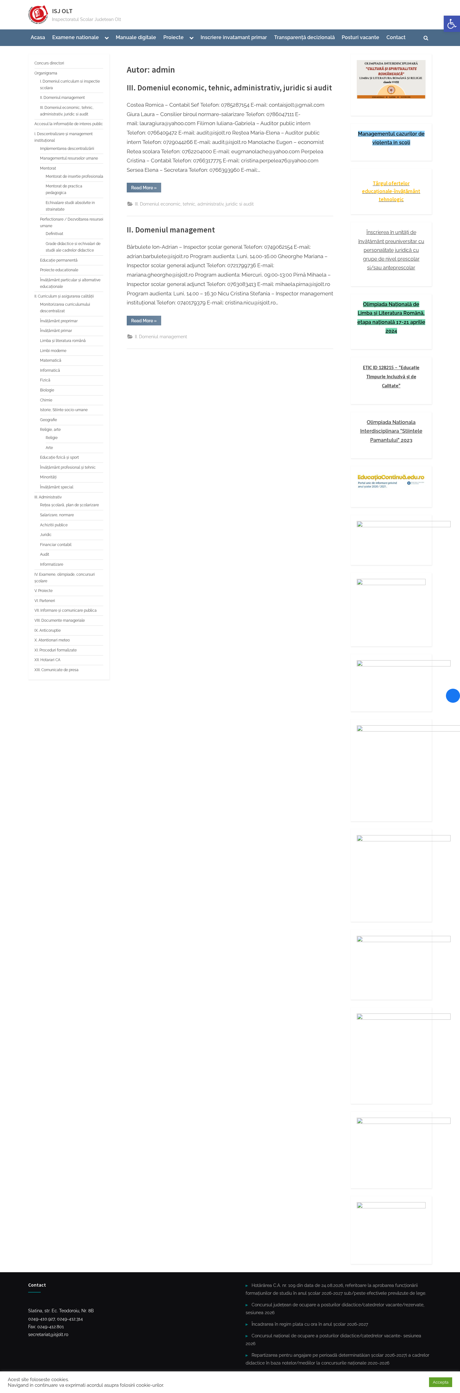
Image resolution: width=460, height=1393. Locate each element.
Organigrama (45, 73)
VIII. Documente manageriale (59, 620)
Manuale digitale (136, 37)
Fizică (45, 380)
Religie (52, 438)
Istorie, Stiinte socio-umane (64, 410)
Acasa (38, 37)
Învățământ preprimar (59, 321)
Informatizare (51, 564)
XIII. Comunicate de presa (56, 670)
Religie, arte (50, 429)
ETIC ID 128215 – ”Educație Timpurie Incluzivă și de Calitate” (391, 377)
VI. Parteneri (44, 601)
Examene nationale (75, 37)
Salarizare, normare (57, 515)
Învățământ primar (56, 331)
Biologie (47, 390)
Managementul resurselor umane (69, 158)
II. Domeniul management (171, 230)
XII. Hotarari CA (47, 660)
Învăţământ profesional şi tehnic (68, 467)
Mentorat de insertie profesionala (74, 176)
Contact (396, 37)
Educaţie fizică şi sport (59, 457)
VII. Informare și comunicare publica (65, 610)
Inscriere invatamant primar (234, 37)
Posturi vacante (360, 37)
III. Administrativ (48, 497)
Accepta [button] (440, 1382)
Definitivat (54, 234)
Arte (49, 448)
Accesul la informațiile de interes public (68, 124)
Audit (44, 554)
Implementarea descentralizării (67, 148)
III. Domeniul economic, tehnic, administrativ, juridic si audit (229, 88)
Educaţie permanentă (59, 260)
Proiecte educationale (59, 270)
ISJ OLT (62, 11)
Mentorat (48, 168)
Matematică (50, 360)
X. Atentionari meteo (52, 640)
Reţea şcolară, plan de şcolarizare (69, 505)
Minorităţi (48, 477)
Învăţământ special (56, 487)
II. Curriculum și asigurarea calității (64, 296)
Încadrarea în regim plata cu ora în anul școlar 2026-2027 (310, 1324)
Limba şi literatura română (63, 341)
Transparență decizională (304, 37)
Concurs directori (49, 63)
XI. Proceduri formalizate (55, 650)
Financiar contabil (55, 545)
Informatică (50, 370)
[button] (452, 24)
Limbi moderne (53, 351)
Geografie (48, 420)
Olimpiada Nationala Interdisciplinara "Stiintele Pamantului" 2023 (391, 431)
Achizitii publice (54, 525)
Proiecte (173, 37)
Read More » (146, 188)
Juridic (46, 535)
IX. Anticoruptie (47, 630)
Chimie (46, 400)
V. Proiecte (43, 591)
